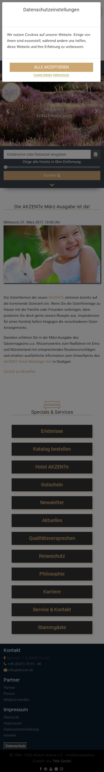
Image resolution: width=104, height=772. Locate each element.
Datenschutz (61, 75)
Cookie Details (42, 75)
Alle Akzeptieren (51, 67)
